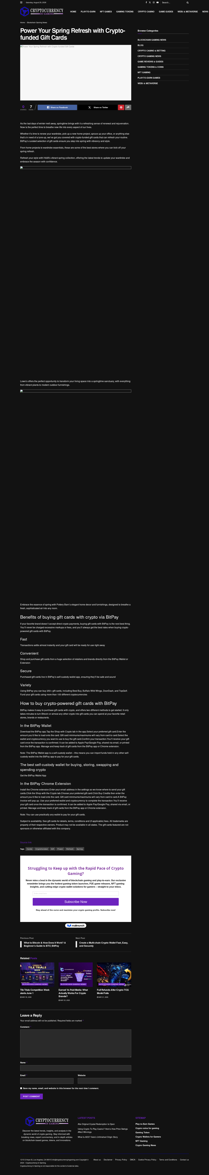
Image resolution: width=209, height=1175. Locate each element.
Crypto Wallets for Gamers (148, 1136)
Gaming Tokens (124, 11)
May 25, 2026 (65, 1000)
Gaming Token (142, 1132)
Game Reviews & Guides (150, 61)
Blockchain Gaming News (37, 22)
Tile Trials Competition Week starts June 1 (34, 991)
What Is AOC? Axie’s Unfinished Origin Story (98, 1137)
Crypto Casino (146, 11)
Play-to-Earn (88, 11)
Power (60, 849)
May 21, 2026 (103, 997)
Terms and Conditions (168, 1159)
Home (73, 11)
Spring (80, 849)
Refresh (70, 849)
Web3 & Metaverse (188, 11)
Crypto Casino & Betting (151, 50)
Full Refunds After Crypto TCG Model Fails (113, 991)
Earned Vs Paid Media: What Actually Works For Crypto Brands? (73, 993)
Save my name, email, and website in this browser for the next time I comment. (61, 1088)
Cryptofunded (42, 849)
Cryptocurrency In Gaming (36, 1163)
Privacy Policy (121, 1159)
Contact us (184, 1159)
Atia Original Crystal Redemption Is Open (96, 1124)
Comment (25, 1026)
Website (82, 1075)
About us (97, 1159)
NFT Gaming (144, 72)
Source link (26, 842)
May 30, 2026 (26, 997)
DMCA (132, 1159)
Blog (140, 45)
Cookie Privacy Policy (147, 1159)
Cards (29, 849)
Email (23, 1075)
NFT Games (106, 11)
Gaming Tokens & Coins (151, 66)
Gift (52, 849)
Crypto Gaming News (149, 56)
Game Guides (166, 11)
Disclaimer (108, 1159)
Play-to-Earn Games (149, 77)
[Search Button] (187, 2)
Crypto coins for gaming (147, 1128)
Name (24, 1062)
